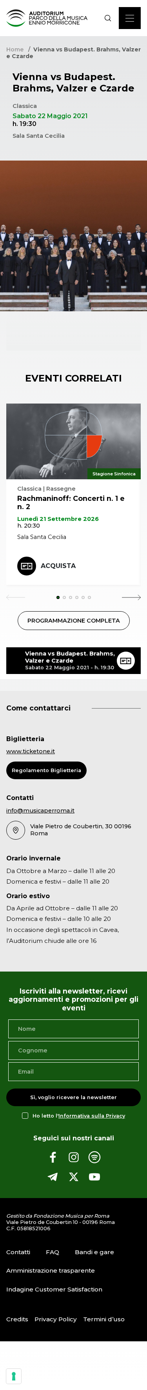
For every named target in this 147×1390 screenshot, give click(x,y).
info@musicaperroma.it (40, 810)
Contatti (18, 1252)
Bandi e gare (94, 1252)
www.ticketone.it (30, 751)
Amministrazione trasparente (50, 1270)
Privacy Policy (55, 1319)
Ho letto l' (79, 1116)
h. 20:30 (28, 525)
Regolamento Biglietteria (46, 770)
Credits (17, 1319)
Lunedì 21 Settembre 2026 (58, 518)
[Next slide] (131, 597)
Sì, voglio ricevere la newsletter (73, 1097)
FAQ (52, 1252)
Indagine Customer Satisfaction (54, 1289)
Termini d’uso (104, 1319)
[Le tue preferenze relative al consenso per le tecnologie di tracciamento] (13, 1376)
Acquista (58, 566)
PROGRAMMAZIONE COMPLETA (73, 620)
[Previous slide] (15, 597)
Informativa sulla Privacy (91, 1116)
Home (15, 49)
